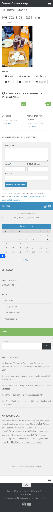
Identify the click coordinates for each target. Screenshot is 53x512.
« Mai (25, 260)
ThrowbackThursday (33, 439)
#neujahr (15, 420)
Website (8, 173)
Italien (33, 431)
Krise (46, 431)
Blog (21, 424)
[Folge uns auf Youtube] (49, 206)
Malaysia (15, 435)
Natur (28, 435)
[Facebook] (2, 256)
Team (16, 439)
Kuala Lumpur (6, 435)
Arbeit (47, 420)
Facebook (10, 428)
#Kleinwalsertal (6, 420)
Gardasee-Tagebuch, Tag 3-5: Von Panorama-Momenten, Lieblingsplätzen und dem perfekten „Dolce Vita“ (25, 366)
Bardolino (11, 424)
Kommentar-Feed (12, 312)
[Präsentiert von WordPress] (18, 498)
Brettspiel (26, 424)
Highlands (18, 432)
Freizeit (19, 427)
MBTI (21, 435)
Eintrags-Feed (10, 306)
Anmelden (8, 300)
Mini (25, 435)
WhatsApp (40, 443)
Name (8, 164)
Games (31, 428)
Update (4, 443)
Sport (11, 439)
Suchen (5, 341)
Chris (8, 123)
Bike (17, 424)
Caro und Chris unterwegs (15, 3)
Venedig (20, 443)
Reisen (35, 435)
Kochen (40, 431)
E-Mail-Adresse (34, 164)
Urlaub (12, 442)
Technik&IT (22, 439)
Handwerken (46, 428)
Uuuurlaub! (6, 116)
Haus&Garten (8, 431)
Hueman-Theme (41, 498)
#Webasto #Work (38, 420)
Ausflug (4, 424)
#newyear (22, 420)
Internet (26, 431)
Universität (44, 439)
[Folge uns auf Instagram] (45, 206)
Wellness (33, 443)
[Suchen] (46, 346)
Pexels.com (37, 467)
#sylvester (29, 420)
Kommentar (10, 145)
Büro (31, 424)
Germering (38, 428)
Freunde (26, 428)
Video (27, 442)
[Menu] (49, 3)
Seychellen (5, 439)
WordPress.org (10, 319)
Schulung (43, 435)
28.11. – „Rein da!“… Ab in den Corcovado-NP (23, 395)
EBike (4, 428)
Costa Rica (41, 423)
